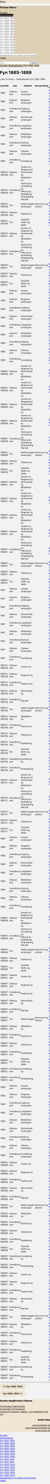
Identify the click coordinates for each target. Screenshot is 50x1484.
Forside (3, 12)
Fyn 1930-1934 (7, 47)
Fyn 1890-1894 (7, 26)
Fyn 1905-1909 (7, 34)
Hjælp (3, 58)
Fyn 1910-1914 (7, 36)
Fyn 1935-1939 (7, 50)
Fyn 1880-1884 (7, 20)
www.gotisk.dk (42, 1430)
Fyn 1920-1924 (7, 42)
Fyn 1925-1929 (7, 44)
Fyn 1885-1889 (7, 23)
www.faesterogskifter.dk (37, 1428)
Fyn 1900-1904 (7, 31)
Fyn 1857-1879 (7, 18)
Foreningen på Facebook (12, 1409)
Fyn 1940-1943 (7, 52)
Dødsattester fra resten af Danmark (18, 55)
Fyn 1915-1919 (7, 39)
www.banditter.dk (41, 1425)
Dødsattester (6, 15)
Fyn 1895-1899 (7, 28)
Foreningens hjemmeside (12, 1406)
